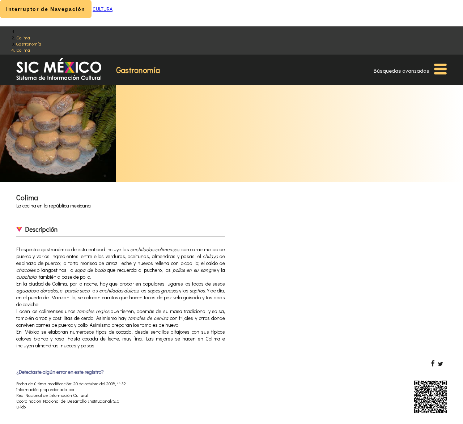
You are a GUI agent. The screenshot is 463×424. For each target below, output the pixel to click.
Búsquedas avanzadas (401, 70)
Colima (23, 37)
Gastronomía (28, 43)
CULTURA (102, 8)
